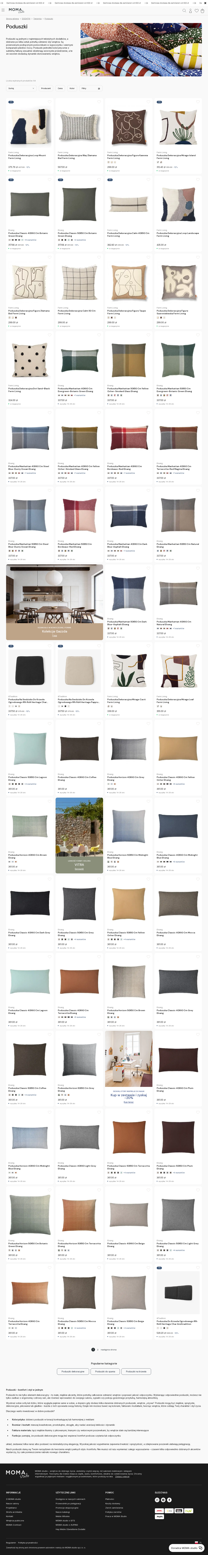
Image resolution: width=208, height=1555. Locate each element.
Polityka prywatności (28, 1542)
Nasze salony (12, 1503)
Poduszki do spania (105, 1371)
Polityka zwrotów (113, 1512)
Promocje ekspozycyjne (67, 1508)
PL (201, 1542)
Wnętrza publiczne (15, 1520)
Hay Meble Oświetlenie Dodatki (70, 1529)
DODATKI (26, 19)
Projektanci (11, 1508)
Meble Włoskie (63, 1516)
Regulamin (11, 1542)
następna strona (108, 1349)
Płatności (109, 1499)
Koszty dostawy (112, 1503)
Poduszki (49, 19)
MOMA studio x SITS (65, 1520)
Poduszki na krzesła (136, 1371)
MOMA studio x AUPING (67, 1525)
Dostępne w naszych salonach (70, 1499)
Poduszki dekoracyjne (73, 1371)
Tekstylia (37, 19)
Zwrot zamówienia (114, 1508)
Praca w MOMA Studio (116, 1516)
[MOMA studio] (16, 11)
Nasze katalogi (63, 1512)
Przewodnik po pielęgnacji (68, 1503)
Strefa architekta (14, 1512)
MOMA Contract (13, 1525)
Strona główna (12, 19)
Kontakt (9, 1516)
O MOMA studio (13, 1499)
